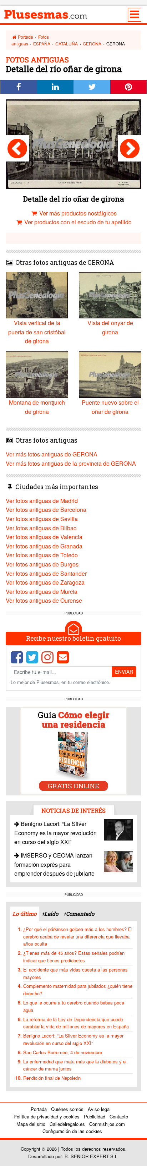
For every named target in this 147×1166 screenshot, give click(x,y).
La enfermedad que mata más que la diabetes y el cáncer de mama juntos (75, 1065)
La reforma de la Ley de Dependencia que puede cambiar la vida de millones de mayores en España (76, 1023)
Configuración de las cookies (72, 1131)
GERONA (92, 43)
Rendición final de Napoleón (52, 1077)
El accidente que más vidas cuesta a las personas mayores (75, 973)
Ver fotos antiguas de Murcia (41, 591)
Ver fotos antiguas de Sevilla (42, 519)
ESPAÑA (41, 43)
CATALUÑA (66, 43)
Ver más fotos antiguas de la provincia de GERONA (71, 463)
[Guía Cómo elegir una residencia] (73, 750)
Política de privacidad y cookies (47, 1116)
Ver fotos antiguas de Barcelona (46, 509)
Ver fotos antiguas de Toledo (42, 555)
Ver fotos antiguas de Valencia (44, 537)
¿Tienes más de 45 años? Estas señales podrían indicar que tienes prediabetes (74, 956)
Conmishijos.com (107, 1124)
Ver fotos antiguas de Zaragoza (45, 582)
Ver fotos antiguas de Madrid (42, 501)
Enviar (124, 671)
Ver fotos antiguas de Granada (44, 546)
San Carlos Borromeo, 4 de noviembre (62, 1052)
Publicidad (94, 1116)
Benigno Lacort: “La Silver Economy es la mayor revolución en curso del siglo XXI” (55, 833)
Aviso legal (99, 1109)
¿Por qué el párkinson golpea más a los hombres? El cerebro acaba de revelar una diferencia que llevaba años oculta (77, 936)
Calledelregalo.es (67, 1124)
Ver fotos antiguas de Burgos (42, 564)
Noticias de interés (73, 810)
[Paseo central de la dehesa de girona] (17, 148)
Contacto (119, 1116)
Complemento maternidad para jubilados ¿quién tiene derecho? (77, 989)
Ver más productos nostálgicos (77, 213)
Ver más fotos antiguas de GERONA (51, 454)
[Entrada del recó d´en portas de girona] (129, 148)
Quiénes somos (67, 1109)
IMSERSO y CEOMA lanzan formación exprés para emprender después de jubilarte (54, 864)
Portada (25, 37)
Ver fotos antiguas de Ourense (44, 600)
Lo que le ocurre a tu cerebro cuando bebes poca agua (73, 1006)
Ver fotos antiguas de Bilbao (41, 528)
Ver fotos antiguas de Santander (46, 573)
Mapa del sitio (30, 1124)
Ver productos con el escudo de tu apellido (77, 222)
